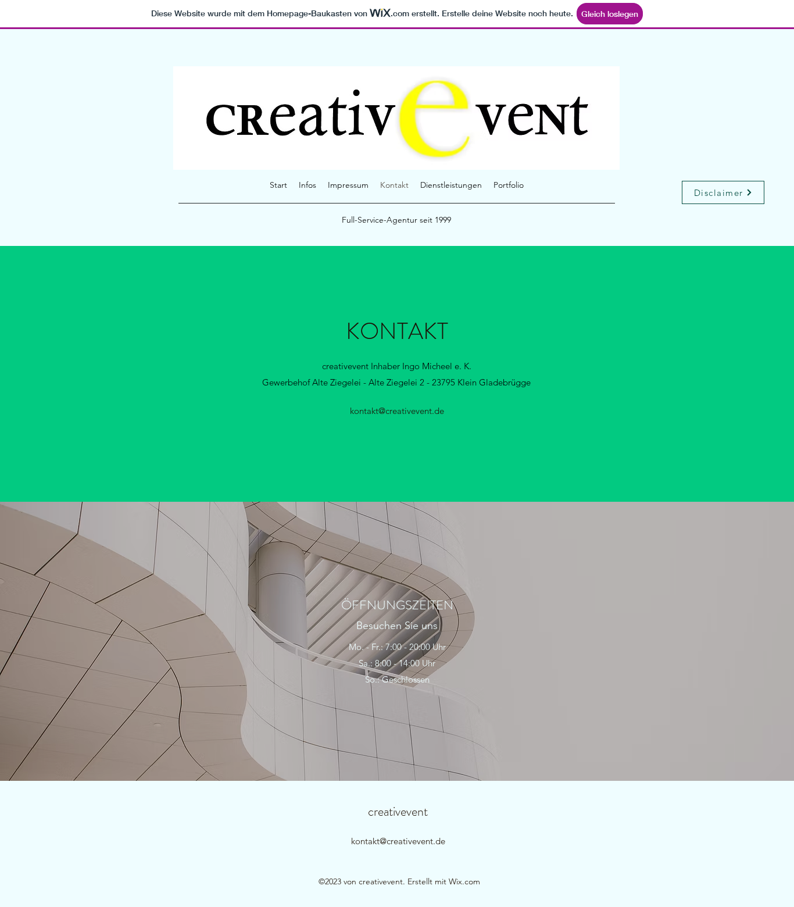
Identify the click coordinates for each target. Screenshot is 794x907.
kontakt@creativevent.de (397, 410)
